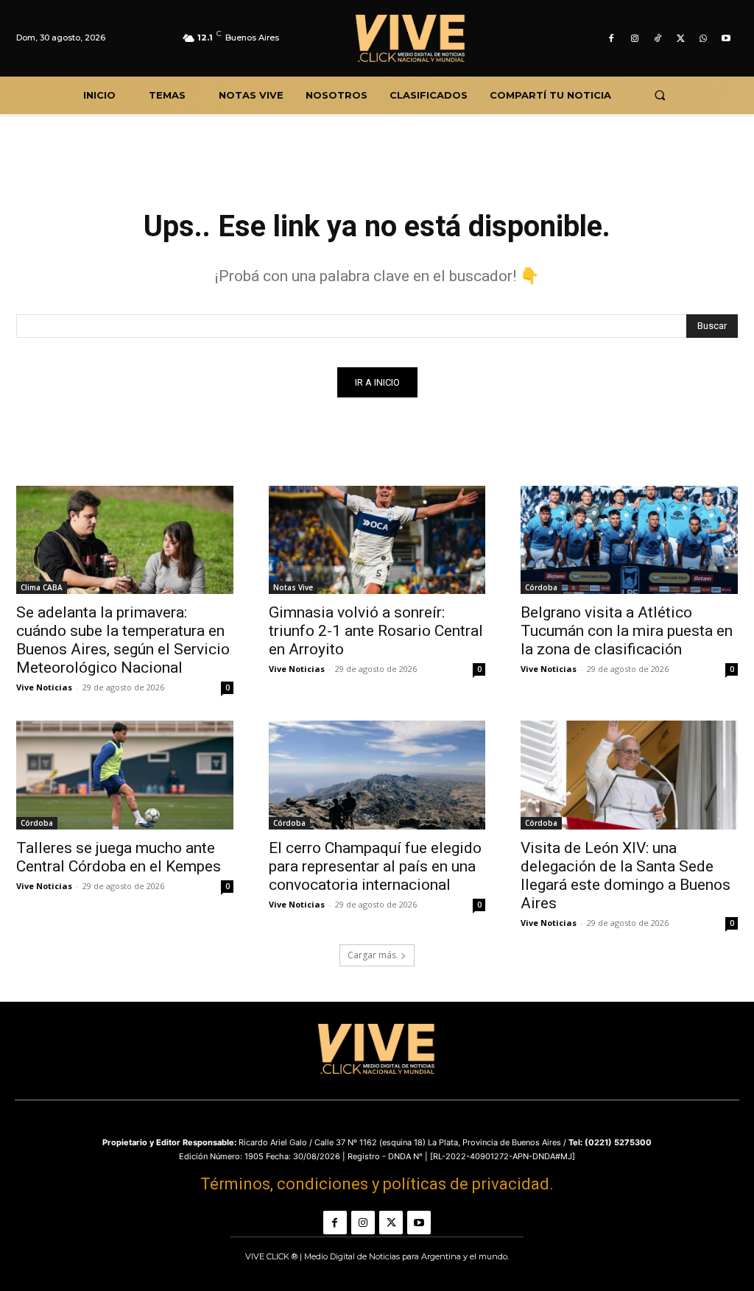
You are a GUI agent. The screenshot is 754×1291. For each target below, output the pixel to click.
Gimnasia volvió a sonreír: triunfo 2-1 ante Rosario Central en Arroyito (376, 631)
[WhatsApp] (703, 38)
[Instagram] (634, 38)
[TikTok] (657, 38)
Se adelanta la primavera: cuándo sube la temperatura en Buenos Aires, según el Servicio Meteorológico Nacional (123, 640)
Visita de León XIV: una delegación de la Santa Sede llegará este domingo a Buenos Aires (625, 875)
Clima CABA (42, 587)
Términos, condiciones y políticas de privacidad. (377, 1184)
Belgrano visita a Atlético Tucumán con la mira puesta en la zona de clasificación (627, 631)
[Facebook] (611, 38)
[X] (680, 38)
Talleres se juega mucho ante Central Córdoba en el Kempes (118, 857)
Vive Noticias (44, 687)
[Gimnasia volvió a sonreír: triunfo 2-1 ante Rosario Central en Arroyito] (377, 540)
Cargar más (372, 955)
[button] (659, 95)
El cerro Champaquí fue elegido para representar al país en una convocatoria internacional (375, 866)
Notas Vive (293, 587)
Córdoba (541, 587)
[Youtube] (726, 38)
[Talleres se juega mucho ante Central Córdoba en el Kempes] (124, 775)
